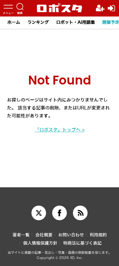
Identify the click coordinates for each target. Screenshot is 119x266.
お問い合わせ (71, 235)
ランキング (38, 22)
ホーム (13, 22)
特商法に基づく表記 (82, 243)
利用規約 (98, 235)
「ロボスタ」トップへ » (60, 130)
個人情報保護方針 (40, 243)
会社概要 (43, 235)
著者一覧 (21, 235)
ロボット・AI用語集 (75, 22)
